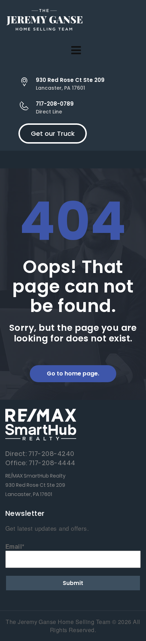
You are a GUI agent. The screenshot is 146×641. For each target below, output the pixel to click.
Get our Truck (53, 133)
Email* (15, 546)
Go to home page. (73, 373)
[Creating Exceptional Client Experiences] (44, 21)
